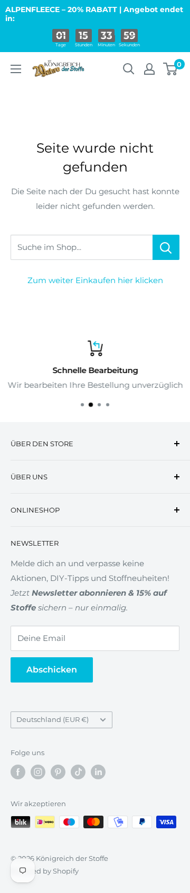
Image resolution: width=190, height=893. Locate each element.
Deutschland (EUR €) (52, 720)
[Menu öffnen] (16, 69)
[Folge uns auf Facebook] (18, 772)
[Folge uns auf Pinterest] (58, 772)
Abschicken (51, 670)
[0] (170, 69)
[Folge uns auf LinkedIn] (98, 772)
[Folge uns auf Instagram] (38, 772)
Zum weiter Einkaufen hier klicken (95, 280)
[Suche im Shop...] (166, 247)
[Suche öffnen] (129, 69)
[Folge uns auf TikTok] (78, 772)
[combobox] (82, 247)
